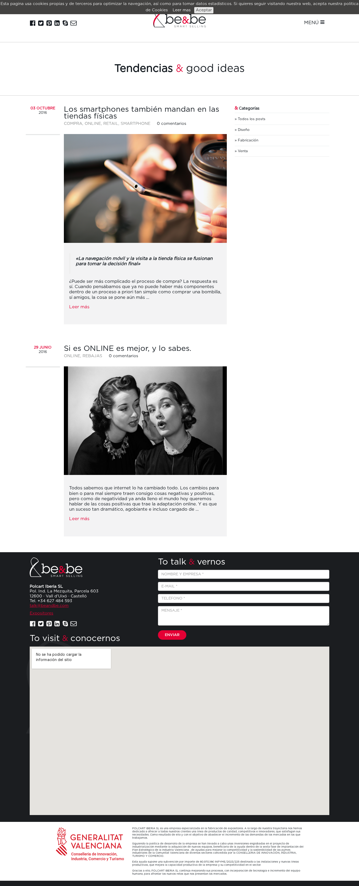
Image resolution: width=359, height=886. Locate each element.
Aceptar (204, 10)
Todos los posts (251, 119)
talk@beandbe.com (49, 606)
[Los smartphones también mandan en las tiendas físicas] (145, 188)
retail (110, 124)
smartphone (135, 124)
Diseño (244, 130)
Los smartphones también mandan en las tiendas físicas (141, 113)
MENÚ (312, 23)
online (93, 124)
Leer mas (182, 10)
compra (73, 124)
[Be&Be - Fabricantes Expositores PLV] (179, 17)
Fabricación (248, 140)
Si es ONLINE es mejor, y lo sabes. (127, 348)
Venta (243, 151)
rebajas (92, 356)
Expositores (41, 613)
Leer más (79, 307)
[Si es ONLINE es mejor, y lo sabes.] (145, 420)
